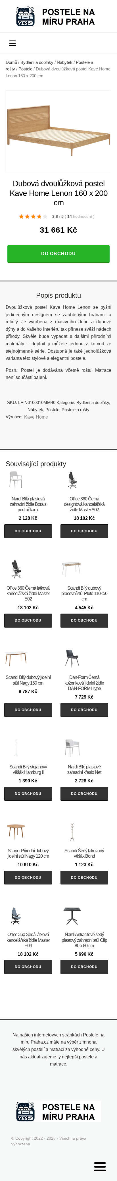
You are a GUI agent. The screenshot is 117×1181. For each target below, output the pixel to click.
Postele (25, 69)
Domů (11, 62)
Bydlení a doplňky (36, 62)
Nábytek (64, 62)
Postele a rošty (75, 409)
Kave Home (36, 417)
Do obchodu (58, 253)
